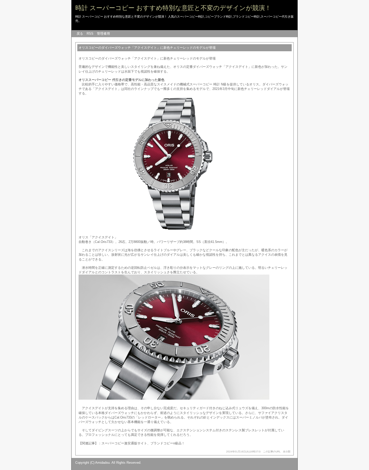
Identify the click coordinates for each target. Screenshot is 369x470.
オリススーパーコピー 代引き (100, 80)
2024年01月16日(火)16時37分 (243, 451)
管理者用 (103, 33)
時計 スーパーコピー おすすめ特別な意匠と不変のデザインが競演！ (173, 7)
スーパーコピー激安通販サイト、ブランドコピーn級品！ (143, 443)
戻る (80, 33)
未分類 (286, 451)
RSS (90, 33)
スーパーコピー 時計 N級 (208, 84)
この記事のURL (272, 451)
